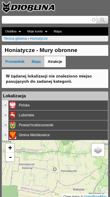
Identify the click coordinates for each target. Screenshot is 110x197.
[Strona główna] (28, 7)
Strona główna (15, 39)
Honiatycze (39, 39)
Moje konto (33, 31)
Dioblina (9, 31)
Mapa (58, 31)
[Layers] (98, 150)
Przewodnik (15, 62)
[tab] (55, 105)
